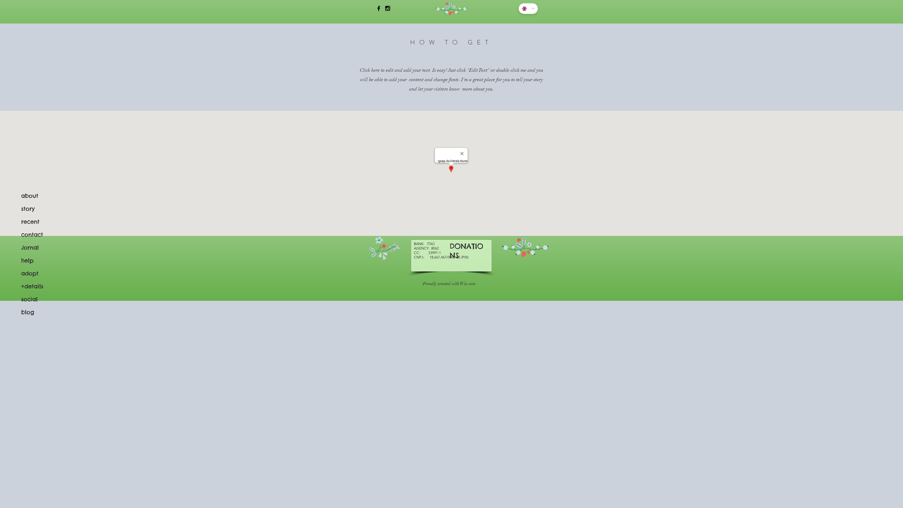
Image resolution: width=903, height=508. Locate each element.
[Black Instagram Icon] (387, 8)
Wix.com (468, 283)
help (27, 260)
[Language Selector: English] (528, 8)
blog (27, 312)
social (29, 299)
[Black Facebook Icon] (378, 8)
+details (32, 286)
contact (32, 234)
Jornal (30, 247)
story (28, 208)
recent (30, 221)
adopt (30, 273)
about (29, 195)
